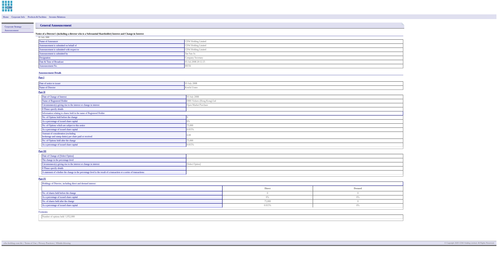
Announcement (11, 30)
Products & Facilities (37, 17)
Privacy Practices (46, 243)
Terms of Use (30, 243)
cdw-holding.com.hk (13, 243)
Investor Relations (57, 17)
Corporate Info (18, 17)
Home (6, 17)
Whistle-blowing (63, 243)
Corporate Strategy (13, 26)
